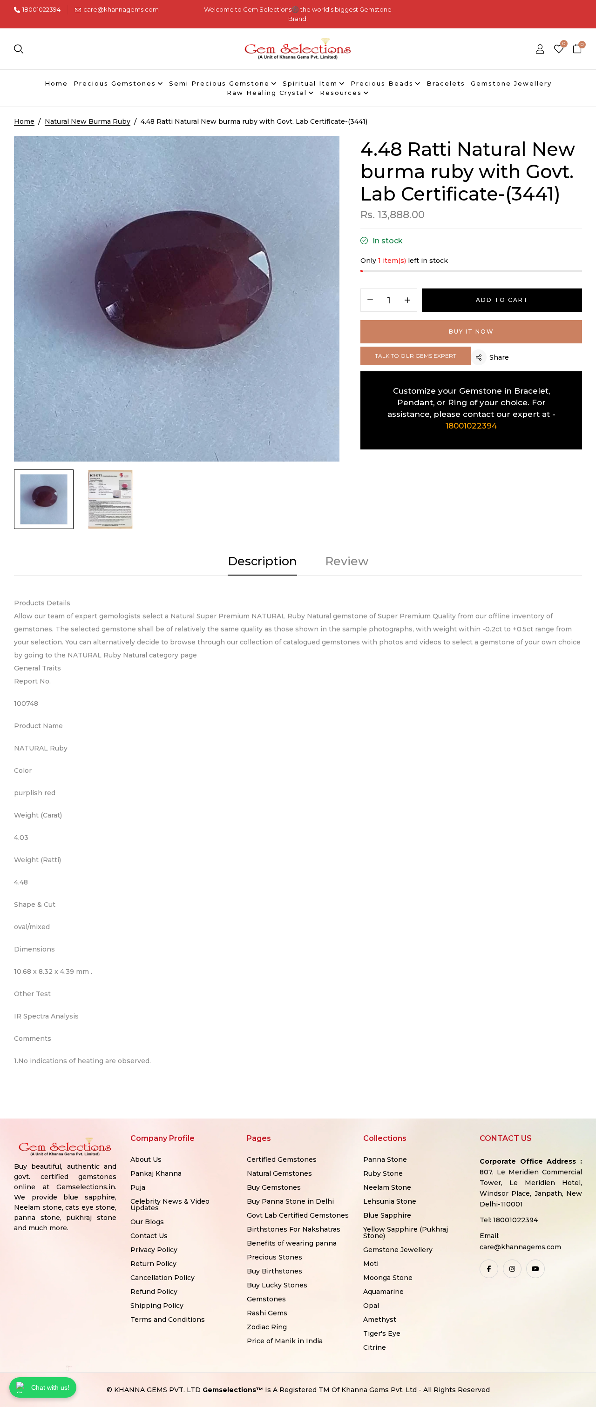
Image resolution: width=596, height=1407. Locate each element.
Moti (371, 1264)
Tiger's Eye (381, 1333)
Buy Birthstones (274, 1271)
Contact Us (149, 1236)
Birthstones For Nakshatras (293, 1229)
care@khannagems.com (121, 9)
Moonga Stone (388, 1277)
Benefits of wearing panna (292, 1243)
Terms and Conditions (167, 1319)
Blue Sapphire (387, 1215)
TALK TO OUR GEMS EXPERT (415, 355)
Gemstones (266, 1299)
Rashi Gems (267, 1313)
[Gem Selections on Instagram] (512, 1269)
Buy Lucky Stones (277, 1285)
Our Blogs (147, 1222)
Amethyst (379, 1319)
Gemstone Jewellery (398, 1250)
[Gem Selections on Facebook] (489, 1269)
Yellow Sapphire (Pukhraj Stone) (405, 1232)
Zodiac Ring (267, 1327)
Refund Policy (153, 1291)
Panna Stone (385, 1159)
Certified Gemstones (282, 1159)
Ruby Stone (383, 1173)
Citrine (374, 1347)
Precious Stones (274, 1257)
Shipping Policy (156, 1305)
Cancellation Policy (162, 1277)
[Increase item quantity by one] (407, 300)
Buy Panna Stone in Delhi (290, 1201)
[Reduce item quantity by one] (370, 300)
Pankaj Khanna (156, 1173)
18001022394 (41, 9)
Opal (371, 1305)
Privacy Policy (153, 1250)
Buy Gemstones (274, 1187)
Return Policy (153, 1264)
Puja (137, 1187)
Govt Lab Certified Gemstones (298, 1215)
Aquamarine (383, 1291)
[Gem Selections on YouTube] (535, 1269)
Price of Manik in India (285, 1341)
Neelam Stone (387, 1187)
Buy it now (471, 331)
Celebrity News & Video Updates (170, 1204)
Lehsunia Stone (389, 1201)
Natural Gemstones (279, 1173)
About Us (146, 1159)
